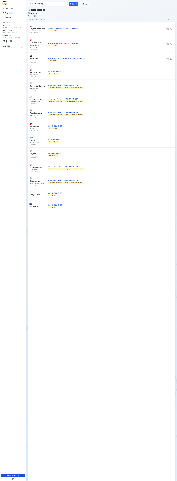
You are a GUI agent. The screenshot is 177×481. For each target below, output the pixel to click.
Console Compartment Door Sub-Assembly (65, 28)
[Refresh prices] (44, 19)
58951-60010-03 (55, 126)
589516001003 (54, 72)
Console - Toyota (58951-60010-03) (63, 85)
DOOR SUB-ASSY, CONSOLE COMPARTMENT (66, 58)
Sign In (13, 479)
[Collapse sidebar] (23, 2)
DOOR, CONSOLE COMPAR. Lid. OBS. (63, 43)
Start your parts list (13, 475)
